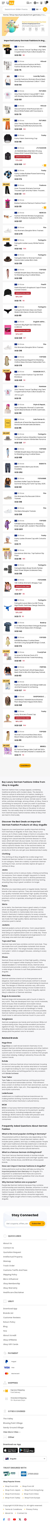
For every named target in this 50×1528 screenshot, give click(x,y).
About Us (7, 1243)
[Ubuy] (10, 3)
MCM (4, 1108)
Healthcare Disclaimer (13, 1292)
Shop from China (31, 1494)
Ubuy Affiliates (10, 1340)
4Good (43, 61)
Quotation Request (12, 1252)
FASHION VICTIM (39, 372)
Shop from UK (28, 1486)
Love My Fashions (39, 76)
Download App (10, 1308)
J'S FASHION (41, 148)
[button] (30, 2)
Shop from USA (11, 1486)
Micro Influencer (10, 1279)
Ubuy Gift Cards (10, 1344)
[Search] (45, 9)
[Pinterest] (26, 1519)
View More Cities (11, 1432)
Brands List (8, 1313)
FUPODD (42, 270)
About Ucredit (9, 1335)
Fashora (42, 185)
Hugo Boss (6, 1046)
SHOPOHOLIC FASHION (39, 696)
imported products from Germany (15, 1171)
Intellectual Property (12, 1256)
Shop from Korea (12, 1494)
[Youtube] (15, 1519)
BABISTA (42, 464)
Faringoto (42, 240)
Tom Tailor (6, 1080)
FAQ (5, 1331)
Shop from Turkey (12, 1498)
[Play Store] (26, 1451)
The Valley (8, 1418)
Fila (44, 227)
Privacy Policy (32, 1509)
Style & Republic (39, 404)
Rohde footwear (12, 1073)
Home (5, 15)
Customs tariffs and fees (15, 1270)
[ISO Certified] (28, 1473)
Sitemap (7, 1261)
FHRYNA (43, 667)
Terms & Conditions (13, 1509)
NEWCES (42, 213)
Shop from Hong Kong (33, 1490)
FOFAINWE (42, 478)
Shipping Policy (10, 1274)
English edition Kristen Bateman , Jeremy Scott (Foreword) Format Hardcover (39, 322)
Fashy (43, 135)
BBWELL (43, 746)
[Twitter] (21, 1519)
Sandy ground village (13, 1427)
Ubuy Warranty (10, 1288)
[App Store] (11, 1451)
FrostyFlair (41, 652)
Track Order (9, 1265)
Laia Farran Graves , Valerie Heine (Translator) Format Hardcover (39, 419)
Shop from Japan (12, 1490)
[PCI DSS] (9, 1474)
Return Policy (9, 1322)
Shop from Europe (32, 1498)
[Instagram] (10, 1519)
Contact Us (8, 1248)
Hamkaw (42, 386)
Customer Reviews (12, 1317)
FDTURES (42, 47)
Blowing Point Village (13, 1423)
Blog (5, 1326)
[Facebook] (5, 1519)
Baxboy (43, 623)
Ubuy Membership (11, 1283)
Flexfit (43, 284)
